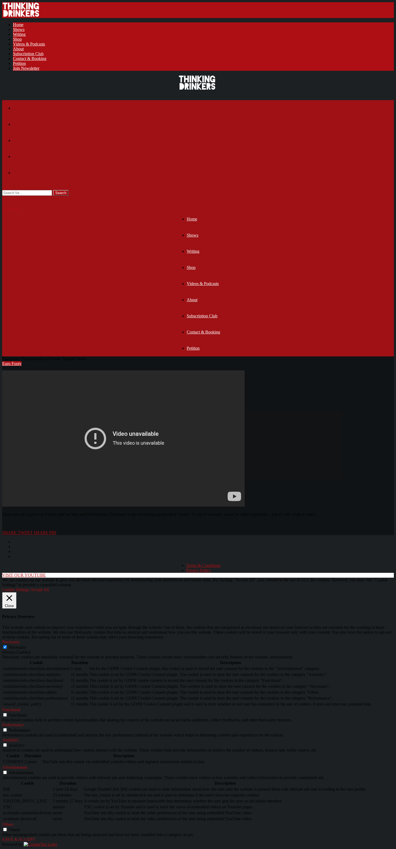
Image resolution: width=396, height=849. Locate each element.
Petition (19, 63)
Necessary (17, 647)
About (18, 49)
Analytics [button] (10, 740)
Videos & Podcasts (29, 44)
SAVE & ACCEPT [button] (18, 839)
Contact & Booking (29, 58)
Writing (19, 34)
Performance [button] (13, 724)
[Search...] (5, 198)
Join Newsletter (26, 68)
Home (18, 24)
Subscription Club (28, 53)
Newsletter (11, 208)
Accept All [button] (39, 589)
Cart (5, 187)
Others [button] (7, 824)
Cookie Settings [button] (15, 589)
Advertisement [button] (14, 767)
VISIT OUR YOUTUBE (24, 575)
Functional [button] (11, 709)
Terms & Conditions (203, 565)
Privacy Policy (198, 570)
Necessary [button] (11, 642)
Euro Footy (12, 363)
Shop (17, 39)
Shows (19, 29)
